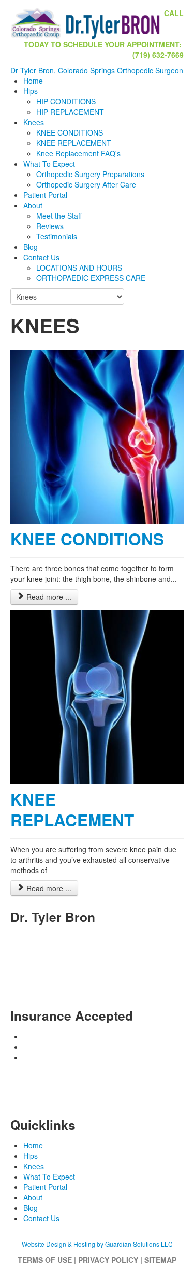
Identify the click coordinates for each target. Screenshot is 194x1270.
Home (33, 80)
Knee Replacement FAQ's (78, 153)
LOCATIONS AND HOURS (79, 267)
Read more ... (47, 597)
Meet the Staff (59, 215)
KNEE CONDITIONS (69, 132)
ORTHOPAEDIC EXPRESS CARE (90, 278)
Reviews (50, 226)
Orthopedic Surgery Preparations (90, 174)
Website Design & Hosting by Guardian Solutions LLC (97, 1243)
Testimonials (56, 236)
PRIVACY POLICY (108, 1259)
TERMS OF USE (45, 1259)
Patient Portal (45, 195)
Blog (30, 247)
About (32, 205)
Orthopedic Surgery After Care (86, 184)
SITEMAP (160, 1259)
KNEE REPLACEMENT (73, 143)
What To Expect (49, 163)
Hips (30, 91)
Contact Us (41, 257)
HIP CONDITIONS (66, 101)
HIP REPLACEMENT (70, 111)
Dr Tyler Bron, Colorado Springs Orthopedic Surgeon (96, 70)
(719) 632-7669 (123, 969)
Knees (33, 122)
